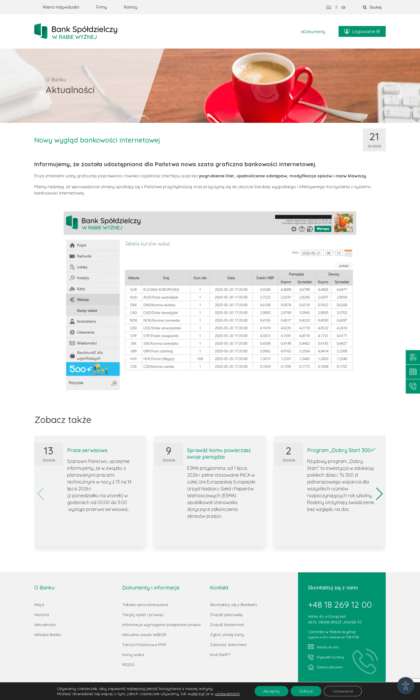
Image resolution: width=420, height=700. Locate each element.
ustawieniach (227, 693)
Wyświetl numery (330, 657)
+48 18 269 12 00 (340, 604)
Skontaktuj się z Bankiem (233, 604)
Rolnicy (130, 7)
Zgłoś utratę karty (227, 634)
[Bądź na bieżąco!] (413, 372)
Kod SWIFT (220, 654)
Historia (41, 614)
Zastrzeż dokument (228, 644)
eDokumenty (313, 31)
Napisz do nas (328, 647)
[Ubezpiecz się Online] (413, 357)
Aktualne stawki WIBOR (144, 634)
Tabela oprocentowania (145, 604)
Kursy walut (133, 654)
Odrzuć (306, 691)
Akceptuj (271, 691)
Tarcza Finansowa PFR (144, 644)
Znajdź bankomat (227, 624)
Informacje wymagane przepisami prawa (161, 624)
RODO (128, 664)
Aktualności (45, 624)
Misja (39, 604)
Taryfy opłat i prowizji (142, 614)
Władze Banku (47, 634)
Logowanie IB (366, 31)
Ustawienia (342, 691)
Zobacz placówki (330, 667)
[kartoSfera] (329, 7)
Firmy (101, 7)
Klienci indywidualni (61, 7)
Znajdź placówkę (226, 614)
